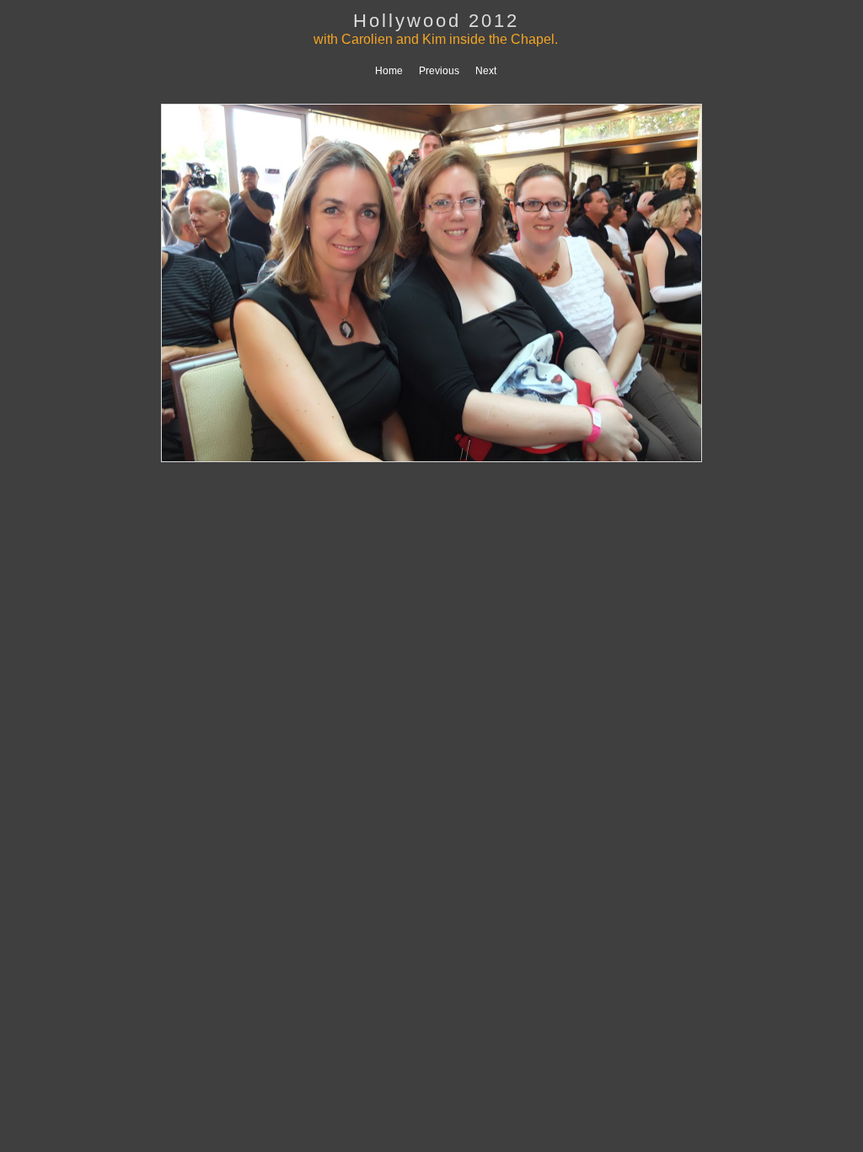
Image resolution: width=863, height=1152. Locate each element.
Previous (439, 71)
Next (485, 71)
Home (389, 71)
